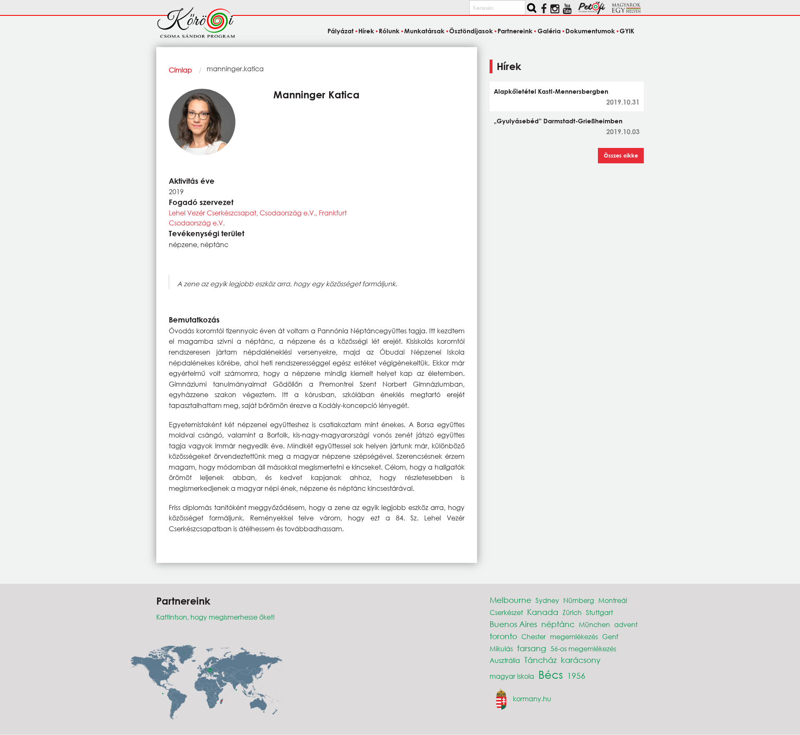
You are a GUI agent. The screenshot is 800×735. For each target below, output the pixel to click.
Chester (533, 636)
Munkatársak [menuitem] (424, 31)
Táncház (540, 660)
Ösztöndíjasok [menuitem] (471, 31)
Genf (610, 636)
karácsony (580, 660)
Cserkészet (506, 612)
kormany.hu (532, 698)
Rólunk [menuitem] (389, 31)
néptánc (558, 624)
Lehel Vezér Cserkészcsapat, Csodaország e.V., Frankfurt (258, 212)
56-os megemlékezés (583, 648)
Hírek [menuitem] (366, 31)
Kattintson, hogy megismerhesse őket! (215, 616)
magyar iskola (512, 676)
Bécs (550, 674)
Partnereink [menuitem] (515, 31)
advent (626, 624)
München (594, 624)
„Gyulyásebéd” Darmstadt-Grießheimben (558, 121)
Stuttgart (599, 612)
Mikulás (501, 648)
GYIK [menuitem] (627, 31)
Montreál (612, 600)
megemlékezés (574, 636)
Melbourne (510, 600)
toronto (503, 636)
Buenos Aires (513, 624)
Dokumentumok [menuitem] (590, 31)
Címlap (180, 69)
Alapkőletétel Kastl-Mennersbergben (551, 91)
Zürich (572, 612)
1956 (576, 675)
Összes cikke (621, 155)
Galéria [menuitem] (549, 31)
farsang (531, 648)
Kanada (542, 612)
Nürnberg (578, 600)
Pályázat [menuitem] (340, 31)
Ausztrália (505, 660)
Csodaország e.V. (197, 222)
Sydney (547, 600)
